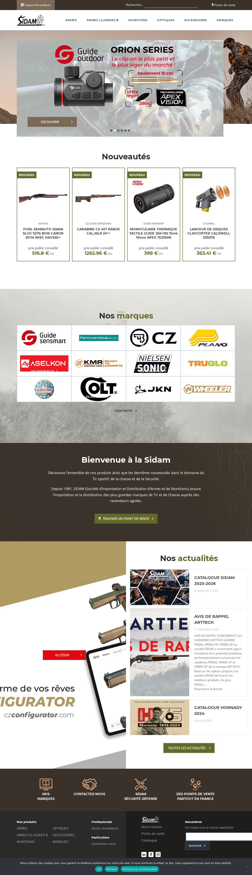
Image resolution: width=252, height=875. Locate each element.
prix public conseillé (43, 251)
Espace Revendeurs (37, 5)
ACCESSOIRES (195, 20)
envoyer (195, 846)
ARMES (71, 20)
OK (99, 869)
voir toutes (124, 411)
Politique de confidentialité (140, 869)
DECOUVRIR (50, 122)
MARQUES (225, 20)
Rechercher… (135, 5)
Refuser (112, 869)
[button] (111, 131)
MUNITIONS (137, 20)
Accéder (62, 655)
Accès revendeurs (105, 828)
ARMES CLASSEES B (103, 20)
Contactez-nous (104, 844)
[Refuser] (247, 866)
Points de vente (224, 5)
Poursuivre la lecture (208, 689)
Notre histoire (151, 827)
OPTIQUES (165, 20)
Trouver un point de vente (126, 518)
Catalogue (149, 840)
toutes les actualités (187, 748)
